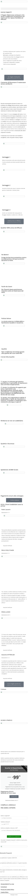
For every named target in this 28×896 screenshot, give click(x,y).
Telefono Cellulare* (5, 822)
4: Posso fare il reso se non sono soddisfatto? (13, 875)
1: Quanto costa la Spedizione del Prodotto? (12, 856)
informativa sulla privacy (12, 842)
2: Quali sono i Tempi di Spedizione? (11, 861)
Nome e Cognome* (5, 815)
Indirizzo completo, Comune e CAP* (9, 828)
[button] (14, 9)
